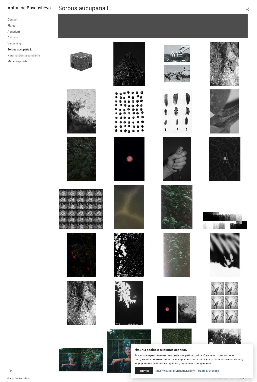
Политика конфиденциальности (175, 370)
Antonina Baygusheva (29, 8)
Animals (13, 37)
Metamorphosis (17, 61)
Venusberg (14, 43)
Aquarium (14, 31)
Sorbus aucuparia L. (20, 49)
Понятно (144, 370)
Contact (12, 19)
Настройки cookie (209, 370)
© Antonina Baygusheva (18, 378)
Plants (11, 25)
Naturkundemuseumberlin (24, 55)
